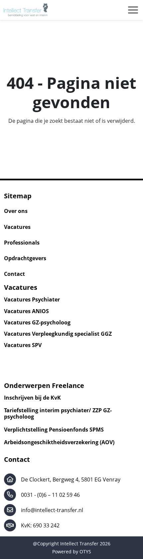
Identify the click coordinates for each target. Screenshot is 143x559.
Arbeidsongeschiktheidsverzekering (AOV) (59, 442)
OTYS (85, 551)
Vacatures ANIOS (26, 311)
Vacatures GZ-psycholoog (37, 322)
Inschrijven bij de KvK (32, 398)
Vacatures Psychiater (32, 299)
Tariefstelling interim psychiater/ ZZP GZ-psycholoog (58, 413)
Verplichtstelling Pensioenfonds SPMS (54, 430)
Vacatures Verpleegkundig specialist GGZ (58, 334)
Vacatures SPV (23, 345)
